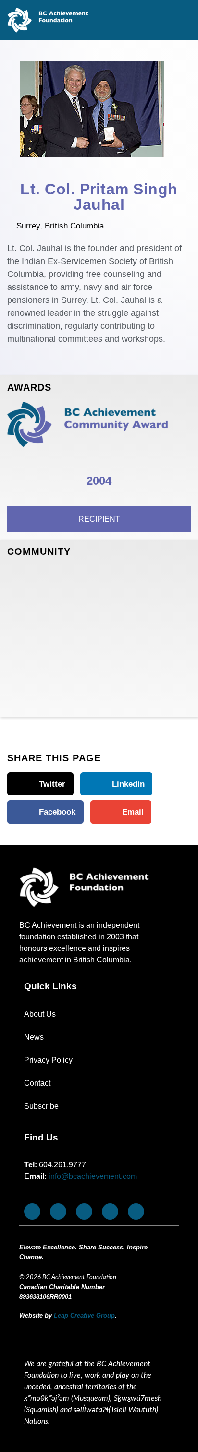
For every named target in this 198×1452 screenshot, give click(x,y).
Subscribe (41, 1106)
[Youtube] (58, 1211)
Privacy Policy (48, 1060)
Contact (37, 1083)
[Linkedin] (136, 1211)
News (34, 1037)
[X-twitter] (110, 1211)
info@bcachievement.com (93, 1176)
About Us (40, 1014)
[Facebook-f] (32, 1211)
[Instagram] (84, 1211)
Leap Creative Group (84, 1315)
